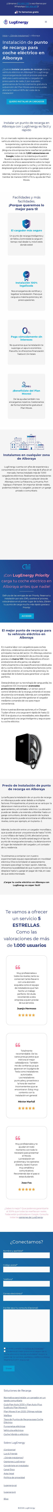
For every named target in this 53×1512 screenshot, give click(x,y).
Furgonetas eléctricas (14, 1426)
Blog (6, 1499)
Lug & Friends (10, 1454)
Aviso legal (9, 1473)
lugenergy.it (10, 1492)
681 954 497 (31, 6)
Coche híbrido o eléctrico (16, 1434)
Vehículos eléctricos (13, 1430)
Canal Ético (9, 1469)
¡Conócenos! (9, 1450)
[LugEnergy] (16, 22)
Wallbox (8, 1415)
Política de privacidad (14, 1477)
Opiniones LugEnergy (14, 1461)
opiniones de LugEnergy (31, 1217)
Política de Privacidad (33, 1348)
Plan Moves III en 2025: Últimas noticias (23, 1411)
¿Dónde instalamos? (19, 36)
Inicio (5, 36)
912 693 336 (23, 3)
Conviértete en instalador (16, 1465)
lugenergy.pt (10, 1485)
